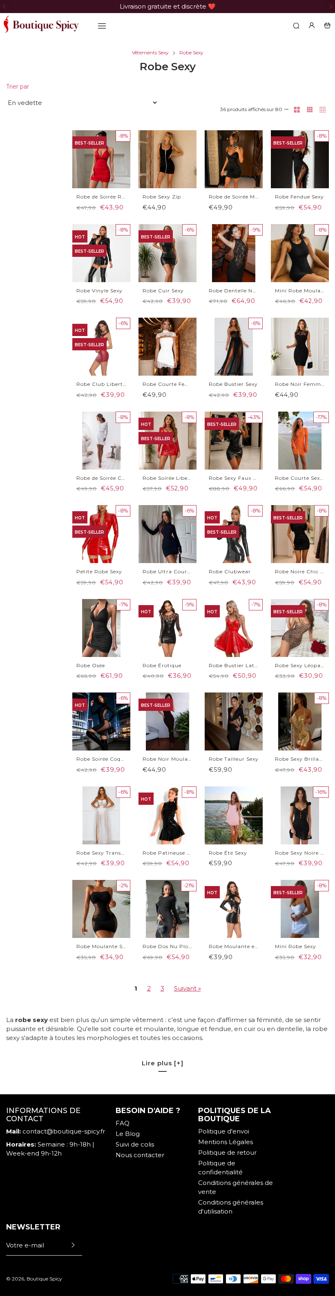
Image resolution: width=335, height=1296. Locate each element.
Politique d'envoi (223, 1131)
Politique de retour (227, 1152)
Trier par (17, 86)
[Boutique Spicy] (41, 25)
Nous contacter (140, 1155)
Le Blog (128, 1134)
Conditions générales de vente (235, 1187)
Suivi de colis (135, 1144)
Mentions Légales (225, 1142)
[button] (4, 6)
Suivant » (187, 988)
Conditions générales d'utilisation (230, 1206)
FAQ (123, 1123)
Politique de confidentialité (220, 1167)
